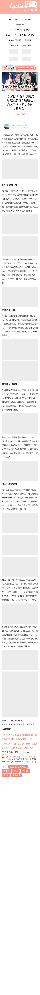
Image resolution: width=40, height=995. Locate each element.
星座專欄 (28, 40)
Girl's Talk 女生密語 (27, 35)
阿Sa (5, 775)
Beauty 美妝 (13, 19)
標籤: (5, 767)
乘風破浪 (16, 775)
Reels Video (26, 45)
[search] (36, 8)
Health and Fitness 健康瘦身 (20, 30)
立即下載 (33, 762)
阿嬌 (16, 771)
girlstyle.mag (7, 754)
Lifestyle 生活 (11, 35)
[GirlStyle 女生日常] (20, 7)
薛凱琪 (6, 771)
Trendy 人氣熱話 (15, 40)
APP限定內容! (26, 19)
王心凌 (25, 771)
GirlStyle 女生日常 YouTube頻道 (22, 757)
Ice (15, 126)
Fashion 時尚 (20, 25)
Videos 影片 (13, 45)
